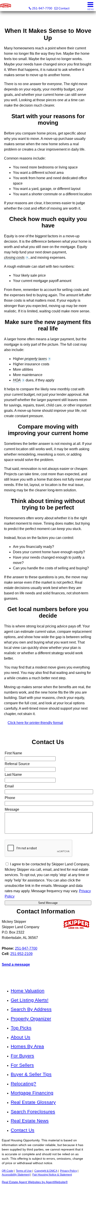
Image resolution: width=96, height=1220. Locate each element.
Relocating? (23, 1083)
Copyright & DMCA (45, 1171)
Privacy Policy (68, 1171)
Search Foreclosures (33, 1111)
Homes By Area (27, 1046)
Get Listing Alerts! (29, 1000)
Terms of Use (24, 1171)
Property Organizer (31, 1018)
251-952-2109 (21, 954)
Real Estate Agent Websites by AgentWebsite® (35, 1182)
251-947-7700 (26, 948)
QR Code (7, 1171)
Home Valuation (27, 990)
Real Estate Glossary (33, 1102)
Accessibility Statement (16, 1174)
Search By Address (31, 1009)
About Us (20, 1037)
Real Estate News (30, 1120)
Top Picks (21, 1027)
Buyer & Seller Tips (31, 1074)
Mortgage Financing (32, 1092)
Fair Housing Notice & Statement (52, 1174)
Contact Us (22, 1130)
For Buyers (22, 1055)
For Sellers (22, 1065)
